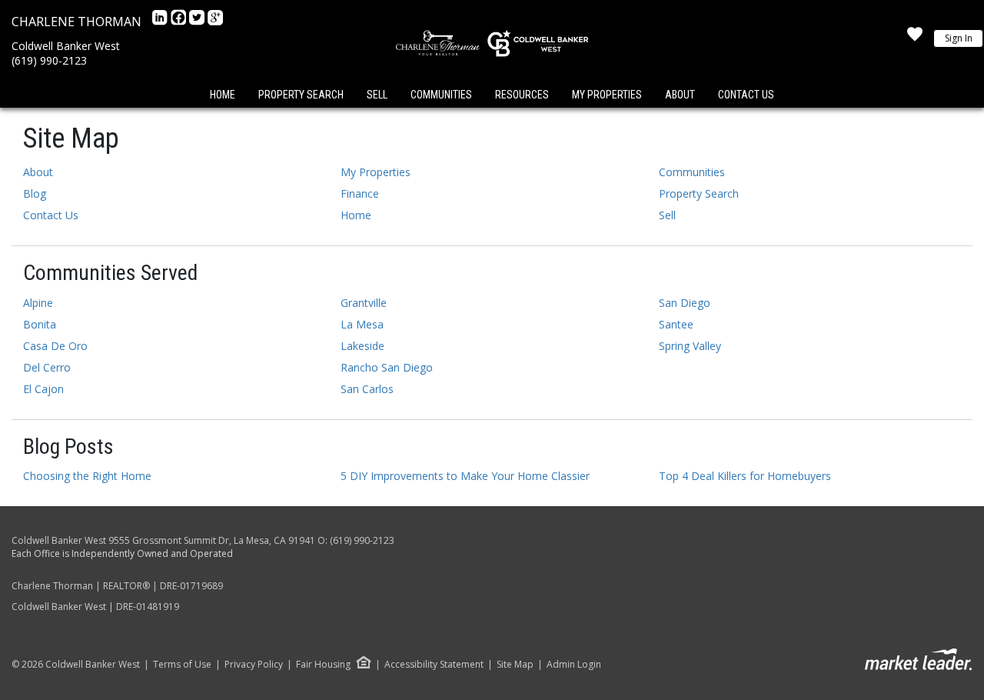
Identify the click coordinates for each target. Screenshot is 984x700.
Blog (34, 193)
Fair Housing (323, 664)
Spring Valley (690, 345)
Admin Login (574, 664)
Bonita (39, 324)
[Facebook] (180, 21)
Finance (360, 193)
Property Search (301, 94)
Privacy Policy (253, 664)
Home (222, 94)
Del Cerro (47, 367)
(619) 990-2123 (49, 60)
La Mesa (362, 324)
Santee (676, 324)
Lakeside (362, 345)
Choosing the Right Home (87, 475)
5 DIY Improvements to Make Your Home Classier (465, 475)
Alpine (38, 302)
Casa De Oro (55, 345)
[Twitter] (198, 21)
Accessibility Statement (434, 664)
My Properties (607, 94)
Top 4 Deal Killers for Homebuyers (745, 475)
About (680, 94)
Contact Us (746, 94)
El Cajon (43, 389)
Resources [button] (522, 94)
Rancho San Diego (387, 367)
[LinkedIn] (161, 21)
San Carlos (367, 389)
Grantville (364, 302)
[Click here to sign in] (915, 38)
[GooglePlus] (215, 21)
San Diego (684, 302)
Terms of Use (182, 664)
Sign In (958, 38)
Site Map (515, 664)
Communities (441, 94)
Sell (377, 94)
